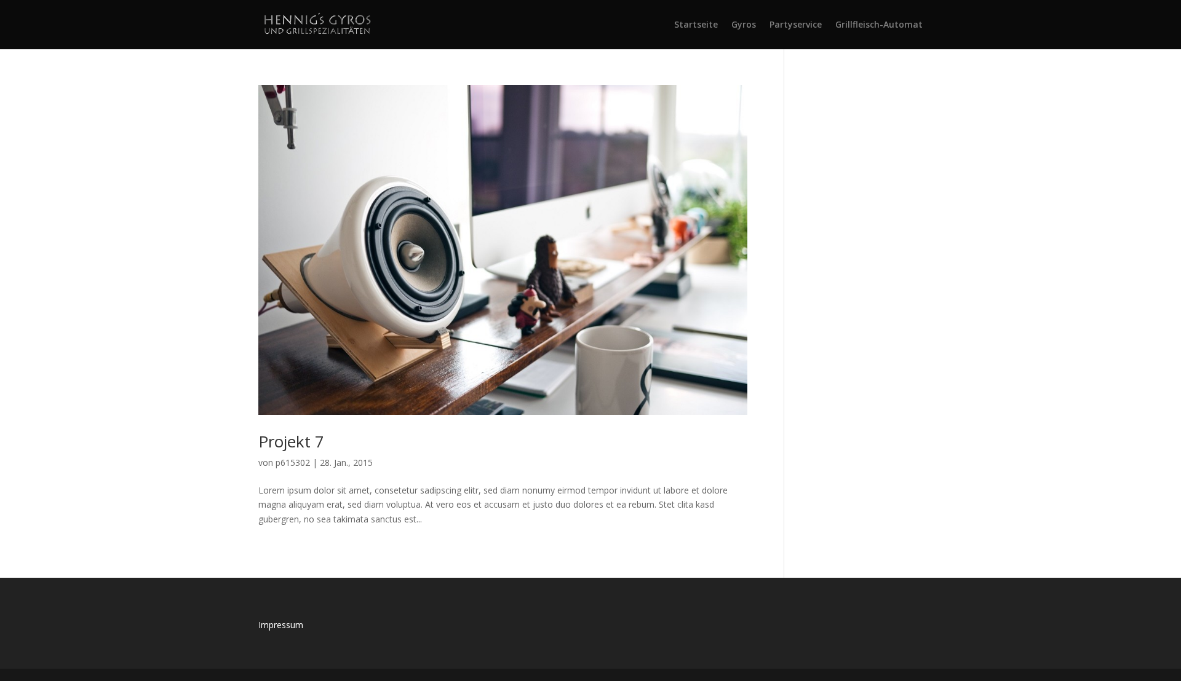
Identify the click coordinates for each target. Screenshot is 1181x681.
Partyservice (795, 25)
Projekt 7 (291, 441)
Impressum (280, 625)
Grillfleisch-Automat (879, 25)
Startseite (696, 25)
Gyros (743, 25)
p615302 (293, 462)
